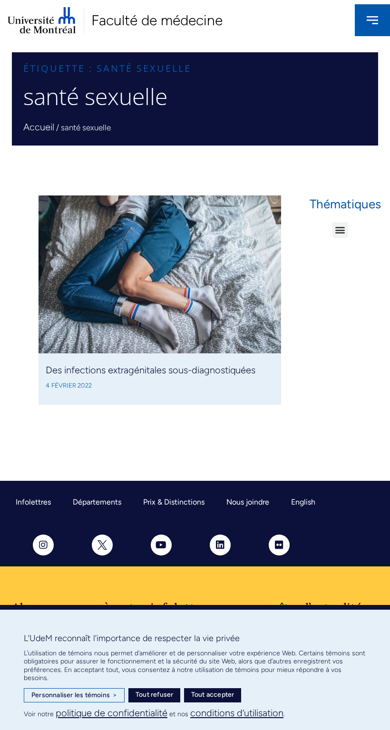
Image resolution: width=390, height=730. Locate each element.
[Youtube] (161, 545)
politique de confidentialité (111, 713)
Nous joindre (247, 501)
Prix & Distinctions (174, 501)
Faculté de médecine (157, 20)
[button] (340, 230)
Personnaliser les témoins (74, 695)
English (303, 501)
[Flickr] (279, 545)
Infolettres (33, 501)
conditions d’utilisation (236, 713)
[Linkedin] (220, 545)
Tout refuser (154, 695)
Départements (97, 501)
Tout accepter (212, 695)
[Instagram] (43, 545)
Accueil (38, 127)
